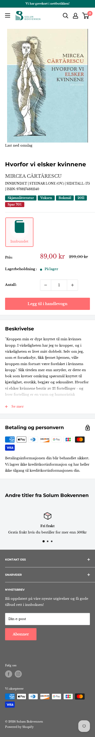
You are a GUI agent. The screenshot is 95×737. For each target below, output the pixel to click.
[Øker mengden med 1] (72, 285)
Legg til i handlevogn (47, 304)
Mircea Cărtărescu (33, 176)
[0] (86, 16)
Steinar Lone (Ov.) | (47, 183)
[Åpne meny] (7, 15)
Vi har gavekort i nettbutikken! (47, 3)
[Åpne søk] (65, 15)
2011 (81, 198)
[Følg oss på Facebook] (8, 674)
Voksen (46, 198)
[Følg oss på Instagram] (18, 674)
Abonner (21, 634)
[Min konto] (75, 15)
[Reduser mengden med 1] (45, 285)
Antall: (11, 285)
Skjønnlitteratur (21, 198)
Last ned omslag (18, 145)
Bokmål (65, 198)
